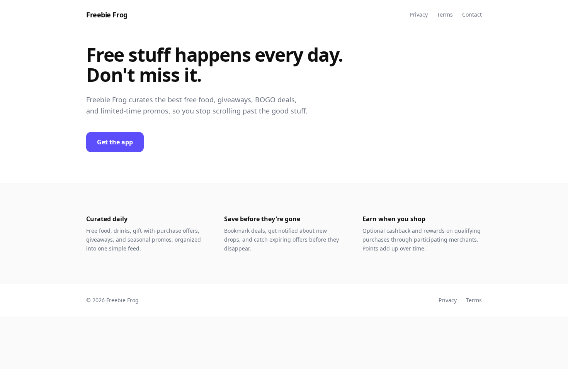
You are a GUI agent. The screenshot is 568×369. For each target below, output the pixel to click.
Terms (445, 14)
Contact (472, 14)
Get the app (115, 142)
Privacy (419, 14)
